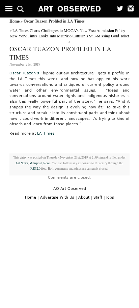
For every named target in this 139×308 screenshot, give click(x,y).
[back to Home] (69, 9)
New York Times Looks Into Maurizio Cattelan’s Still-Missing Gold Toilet (69, 35)
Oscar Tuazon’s (24, 73)
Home (14, 21)
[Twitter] (118, 9)
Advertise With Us (57, 197)
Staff (97, 197)
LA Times (46, 133)
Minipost (35, 163)
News (47, 163)
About (83, 197)
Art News (22, 163)
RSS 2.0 (35, 168)
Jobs (110, 197)
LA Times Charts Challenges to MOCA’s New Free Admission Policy (68, 30)
